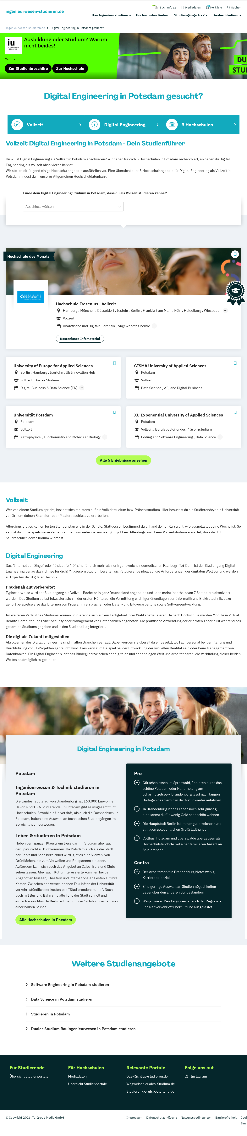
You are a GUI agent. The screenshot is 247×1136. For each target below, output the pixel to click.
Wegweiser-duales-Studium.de (150, 1084)
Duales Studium (225, 15)
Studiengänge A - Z (189, 15)
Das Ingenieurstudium (110, 15)
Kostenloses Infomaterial (80, 339)
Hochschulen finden (152, 15)
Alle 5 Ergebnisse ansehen (123, 460)
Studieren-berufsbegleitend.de (150, 1091)
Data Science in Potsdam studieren (62, 999)
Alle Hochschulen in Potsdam (45, 919)
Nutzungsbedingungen (196, 1117)
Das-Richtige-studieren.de (147, 1076)
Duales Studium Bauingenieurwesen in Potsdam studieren (83, 1028)
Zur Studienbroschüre (28, 68)
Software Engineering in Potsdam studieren (70, 984)
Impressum (134, 1117)
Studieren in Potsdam (50, 1014)
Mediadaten (77, 1076)
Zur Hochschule (70, 68)
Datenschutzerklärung (161, 1117)
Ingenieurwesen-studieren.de (25, 28)
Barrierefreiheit (226, 1117)
